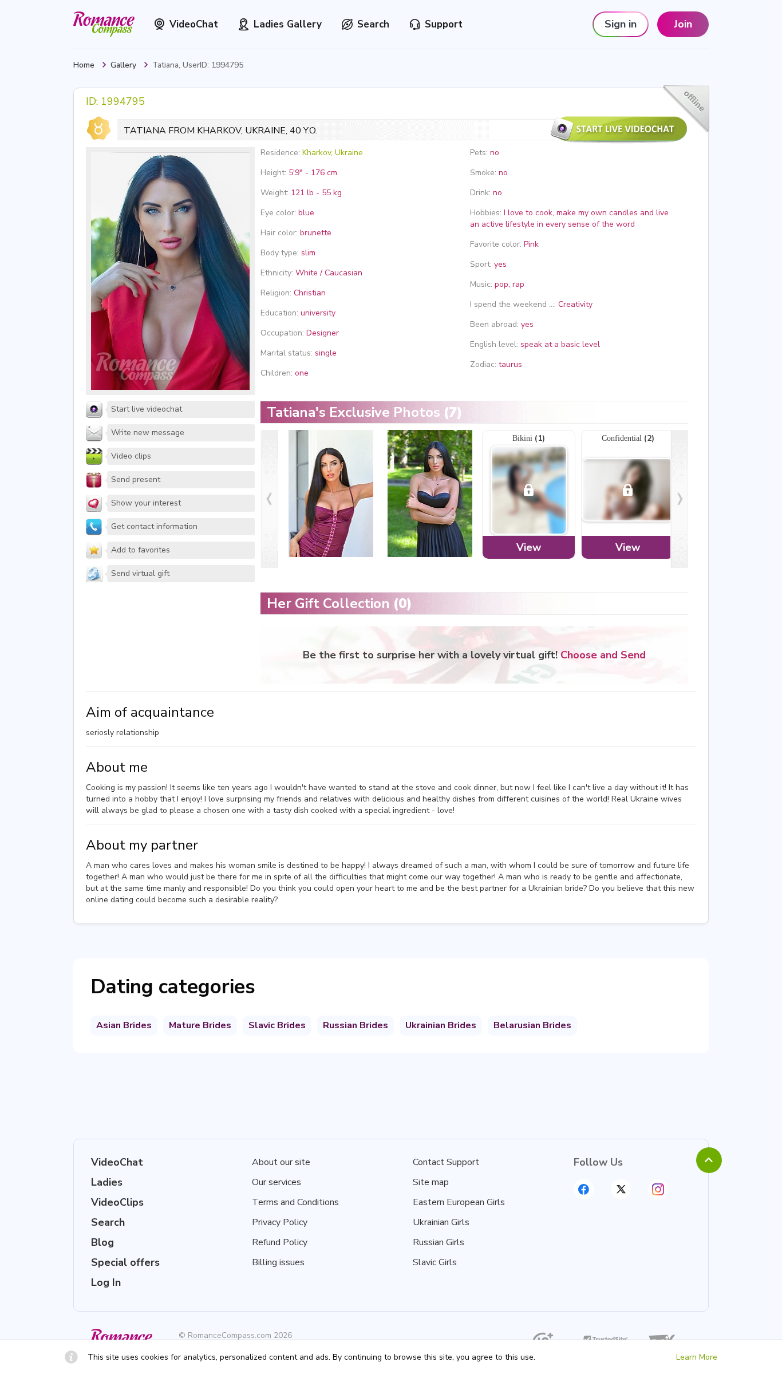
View (528, 547)
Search (373, 24)
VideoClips (117, 1202)
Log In (106, 1282)
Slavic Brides (277, 1025)
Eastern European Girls (459, 1202)
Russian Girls (438, 1242)
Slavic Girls (435, 1262)
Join (683, 24)
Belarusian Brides (532, 1025)
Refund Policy (279, 1242)
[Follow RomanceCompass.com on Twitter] (621, 1189)
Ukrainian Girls (441, 1222)
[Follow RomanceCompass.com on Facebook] (584, 1189)
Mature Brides (200, 1025)
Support (444, 24)
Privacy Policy (279, 1222)
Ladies (107, 1182)
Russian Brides (355, 1025)
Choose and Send (603, 655)
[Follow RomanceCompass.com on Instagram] (658, 1189)
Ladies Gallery (288, 24)
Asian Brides (124, 1025)
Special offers (125, 1262)
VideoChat (193, 24)
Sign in (621, 24)
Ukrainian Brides (440, 1025)
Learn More (696, 1357)
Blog (102, 1242)
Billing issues (278, 1262)
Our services (276, 1182)
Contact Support (446, 1162)
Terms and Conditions (295, 1202)
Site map (431, 1182)
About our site (281, 1162)
